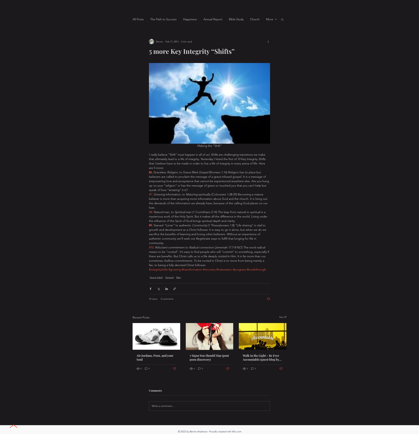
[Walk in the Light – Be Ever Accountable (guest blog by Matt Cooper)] (262, 336)
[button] (282, 19)
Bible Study (236, 19)
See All (282, 317)
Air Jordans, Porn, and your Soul (155, 358)
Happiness (190, 19)
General (169, 277)
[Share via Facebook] (150, 288)
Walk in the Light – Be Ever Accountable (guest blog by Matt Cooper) (261, 358)
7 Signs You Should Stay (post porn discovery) (209, 358)
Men (178, 277)
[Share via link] (174, 288)
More (269, 19)
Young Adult (156, 277)
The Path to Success (163, 19)
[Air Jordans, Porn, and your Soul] (156, 336)
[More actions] (268, 42)
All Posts (138, 19)
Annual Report (212, 19)
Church (255, 19)
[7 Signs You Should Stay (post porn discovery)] (209, 336)
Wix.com (236, 431)
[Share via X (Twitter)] (158, 288)
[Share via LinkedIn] (166, 288)
